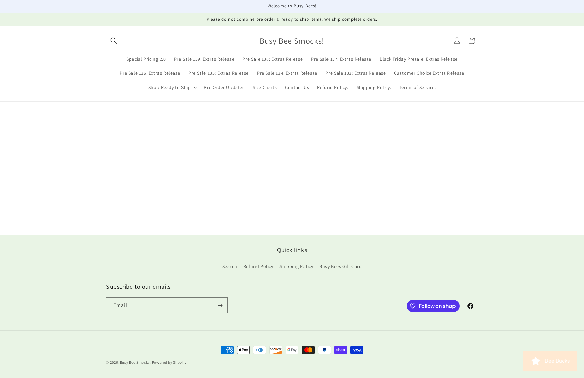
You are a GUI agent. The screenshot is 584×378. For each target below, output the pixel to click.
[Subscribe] (220, 305)
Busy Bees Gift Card (340, 266)
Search (229, 266)
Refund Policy (258, 266)
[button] (113, 40)
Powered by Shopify (169, 362)
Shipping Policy (296, 266)
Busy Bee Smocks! (136, 362)
